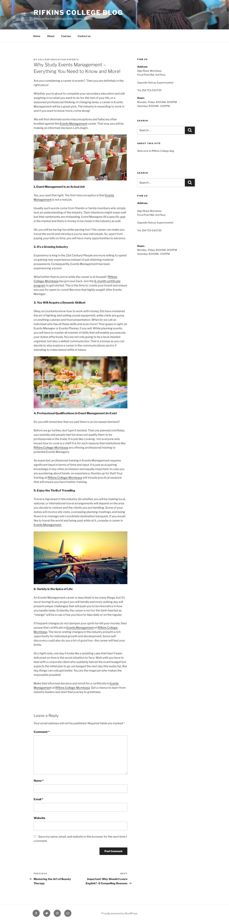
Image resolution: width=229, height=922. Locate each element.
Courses (66, 36)
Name (39, 780)
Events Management (73, 123)
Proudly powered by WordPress (119, 913)
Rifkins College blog (78, 12)
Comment (42, 732)
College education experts (58, 59)
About (50, 36)
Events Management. (48, 525)
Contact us (84, 36)
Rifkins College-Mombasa (51, 447)
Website (39, 818)
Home (36, 36)
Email (38, 799)
